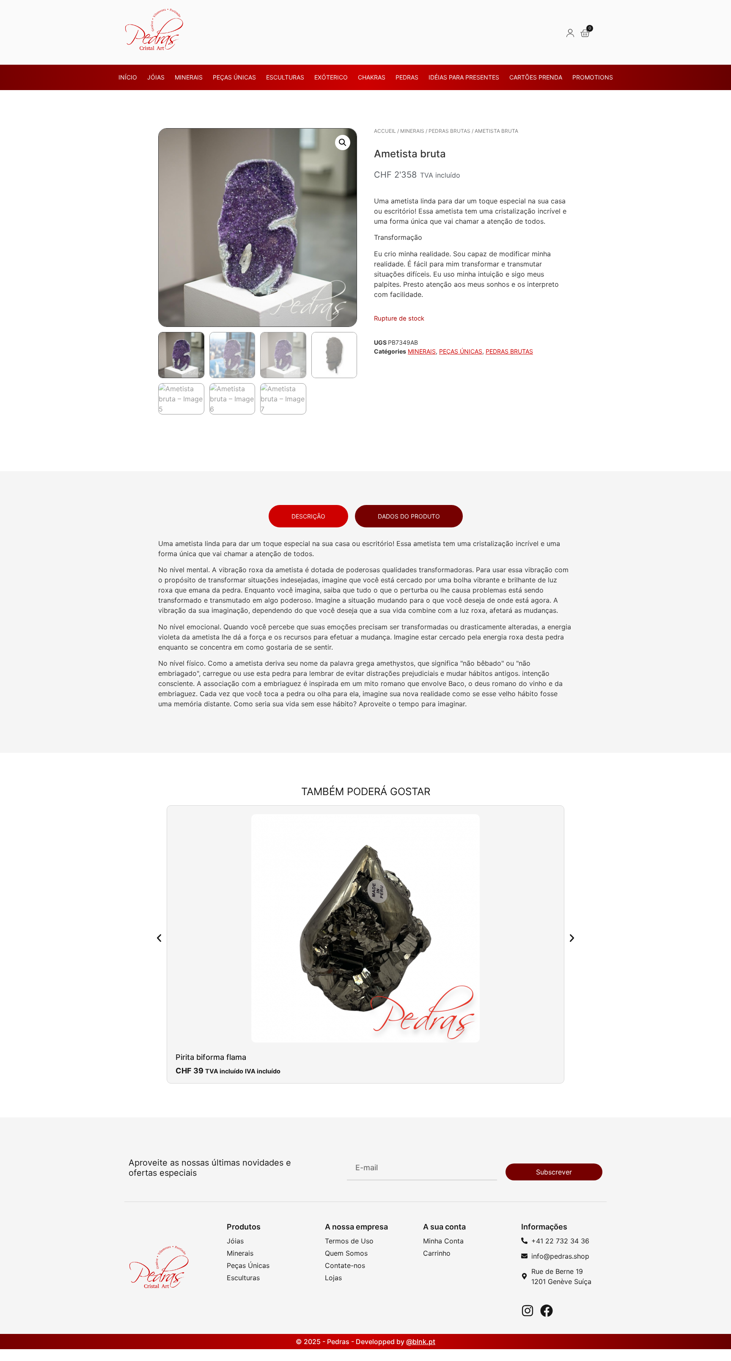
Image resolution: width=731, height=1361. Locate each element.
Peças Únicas (234, 77)
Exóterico (331, 77)
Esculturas (285, 77)
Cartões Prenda (535, 77)
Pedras (407, 77)
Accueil (385, 131)
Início (127, 77)
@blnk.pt (420, 1341)
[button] (342, 142)
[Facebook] (546, 1310)
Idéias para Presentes (464, 77)
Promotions (592, 77)
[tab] (308, 516)
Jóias (156, 77)
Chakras (371, 77)
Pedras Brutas (449, 131)
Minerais (189, 77)
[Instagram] (527, 1310)
